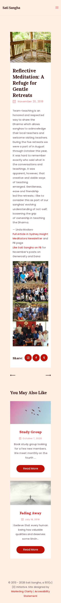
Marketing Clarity (22, 591)
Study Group (30, 432)
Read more (30, 468)
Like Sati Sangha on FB (27, 247)
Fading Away (30, 513)
